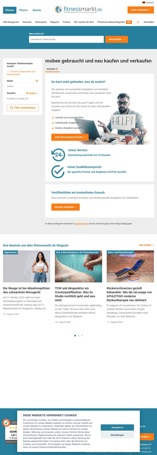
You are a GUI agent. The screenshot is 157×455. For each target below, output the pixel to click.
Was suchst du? (36, 33)
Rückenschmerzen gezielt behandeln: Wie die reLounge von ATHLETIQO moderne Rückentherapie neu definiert (129, 294)
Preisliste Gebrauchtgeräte (114, 22)
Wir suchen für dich (84, 22)
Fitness (9, 10)
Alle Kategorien (11, 22)
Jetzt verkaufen (139, 9)
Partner (66, 22)
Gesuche (27, 22)
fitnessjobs (41, 22)
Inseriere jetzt (81, 223)
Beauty (37, 10)
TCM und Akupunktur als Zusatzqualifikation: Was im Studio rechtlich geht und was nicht (75, 294)
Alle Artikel (145, 245)
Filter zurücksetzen (24, 107)
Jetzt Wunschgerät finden (69, 137)
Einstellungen (117, 435)
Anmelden (149, 22)
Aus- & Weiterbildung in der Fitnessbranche (77, 252)
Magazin (54, 22)
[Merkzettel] (138, 22)
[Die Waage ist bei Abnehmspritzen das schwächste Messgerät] (26, 266)
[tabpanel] (27, 284)
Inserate (52, 69)
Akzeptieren (117, 427)
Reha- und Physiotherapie (120, 252)
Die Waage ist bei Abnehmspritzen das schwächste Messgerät (26, 290)
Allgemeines (10, 252)
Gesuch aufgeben (64, 207)
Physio (23, 10)
